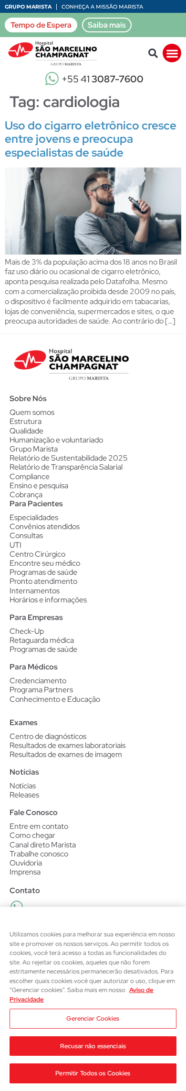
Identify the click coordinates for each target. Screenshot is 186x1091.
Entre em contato (39, 826)
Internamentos (35, 590)
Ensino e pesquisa (39, 486)
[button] (153, 53)
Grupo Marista (28, 6)
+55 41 (103, 79)
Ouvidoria (26, 863)
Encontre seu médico (45, 563)
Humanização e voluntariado (56, 440)
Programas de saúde (43, 572)
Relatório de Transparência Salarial (66, 467)
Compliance (30, 477)
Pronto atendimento (43, 581)
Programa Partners (41, 689)
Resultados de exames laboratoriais (67, 745)
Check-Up (27, 631)
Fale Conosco (34, 812)
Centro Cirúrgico (37, 554)
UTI (15, 545)
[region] (93, 999)
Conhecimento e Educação (55, 699)
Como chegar (32, 835)
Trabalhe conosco (39, 854)
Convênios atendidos (45, 526)
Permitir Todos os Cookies (92, 1073)
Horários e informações (48, 599)
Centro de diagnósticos (48, 736)
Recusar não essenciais (93, 1046)
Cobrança (26, 495)
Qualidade (26, 431)
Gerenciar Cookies (92, 1018)
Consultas (26, 535)
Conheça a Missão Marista (102, 6)
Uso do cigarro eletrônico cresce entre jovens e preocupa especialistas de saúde (90, 139)
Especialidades (34, 517)
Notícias (23, 785)
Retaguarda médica (42, 640)
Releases (24, 794)
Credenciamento (38, 680)
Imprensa (25, 872)
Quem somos (32, 412)
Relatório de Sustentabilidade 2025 (69, 458)
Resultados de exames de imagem (66, 754)
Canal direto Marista (43, 845)
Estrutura (25, 421)
